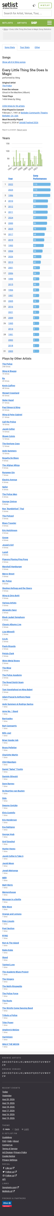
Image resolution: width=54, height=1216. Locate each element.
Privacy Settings (9, 1160)
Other (37, 47)
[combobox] (27, 13)
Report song (22, 130)
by (13, 106)
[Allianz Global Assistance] (7, 1203)
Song (10, 47)
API (4, 1179)
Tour (25, 47)
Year (10, 178)
